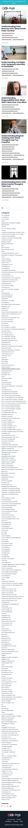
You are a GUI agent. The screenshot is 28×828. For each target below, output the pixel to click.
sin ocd (3, 706)
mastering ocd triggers (8, 462)
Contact (15, 821)
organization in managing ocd (10, 604)
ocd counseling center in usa (10, 519)
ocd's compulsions (7, 568)
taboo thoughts (6, 742)
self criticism (5, 687)
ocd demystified (6, 522)
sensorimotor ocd (6, 693)
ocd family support (7, 528)
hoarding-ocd (5, 374)
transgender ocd (6, 758)
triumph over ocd (6, 773)
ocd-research (5, 576)
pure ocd (4, 634)
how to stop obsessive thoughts (11, 409)
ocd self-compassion (7, 558)
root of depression (7, 667)
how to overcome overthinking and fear (13, 401)
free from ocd (5, 355)
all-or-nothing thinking (8, 228)
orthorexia (4, 606)
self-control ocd (6, 689)
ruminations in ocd (7, 672)
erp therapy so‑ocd (7, 335)
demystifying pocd (6, 295)
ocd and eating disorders (8, 505)
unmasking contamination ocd (10, 790)
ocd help (4, 534)
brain (2, 251)
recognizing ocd (6, 644)
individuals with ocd (7, 414)
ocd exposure (5, 526)
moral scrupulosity (6, 481)
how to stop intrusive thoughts (10, 407)
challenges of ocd (7, 264)
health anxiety (5, 367)
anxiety (3, 230)
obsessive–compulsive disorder (10, 492)
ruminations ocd (6, 674)
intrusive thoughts (6, 424)
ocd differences (6, 524)
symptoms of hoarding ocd (9, 741)
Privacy (19, 819)
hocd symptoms (6, 382)
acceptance (5, 217)
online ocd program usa (19, 155)
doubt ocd (4, 316)
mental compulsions (7, 466)
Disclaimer (8, 821)
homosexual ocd (6, 390)
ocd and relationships (8, 509)
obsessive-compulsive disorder (10, 490)
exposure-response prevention (10, 350)
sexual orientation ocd (8, 695)
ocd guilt (4, 532)
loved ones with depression (9, 445)
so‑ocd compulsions (7, 714)
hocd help (4, 380)
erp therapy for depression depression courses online (13, 330)
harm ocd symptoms (7, 365)
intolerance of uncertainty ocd (10, 418)
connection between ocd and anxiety (12, 272)
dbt (2, 291)
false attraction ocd (7, 352)
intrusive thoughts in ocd (8, 426)
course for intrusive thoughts (10, 289)
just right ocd (5, 433)
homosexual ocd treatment (9, 393)
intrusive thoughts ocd (8, 428)
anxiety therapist (6, 240)
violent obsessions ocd (8, 798)
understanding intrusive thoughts (11, 782)
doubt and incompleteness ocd (10, 314)
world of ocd (5, 799)
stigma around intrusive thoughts (11, 716)
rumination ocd (6, 670)
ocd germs (4, 530)
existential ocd (5, 342)
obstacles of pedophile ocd (9, 494)
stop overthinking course (18, 39)
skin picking (4, 708)
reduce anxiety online (6, 39)
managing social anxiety (8, 456)
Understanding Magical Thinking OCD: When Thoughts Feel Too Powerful (12, 139)
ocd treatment (6, 562)
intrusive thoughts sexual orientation (12, 431)
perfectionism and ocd (8, 621)
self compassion (6, 686)
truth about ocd (6, 775)
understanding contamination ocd (11, 779)
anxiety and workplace (8, 236)
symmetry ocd (5, 737)
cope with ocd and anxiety (9, 280)
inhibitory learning (6, 416)
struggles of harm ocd (8, 727)
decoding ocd (5, 293)
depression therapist (7, 300)
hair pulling (4, 361)
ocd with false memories (8, 566)
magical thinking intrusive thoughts (11, 447)
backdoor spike (6, 242)
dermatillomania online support (10, 304)
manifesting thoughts (7, 458)
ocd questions (5, 551)
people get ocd (6, 619)
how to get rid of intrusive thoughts (12, 399)
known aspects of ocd (8, 435)
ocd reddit (4, 555)
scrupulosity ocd (6, 684)
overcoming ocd (6, 610)
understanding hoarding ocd (10, 780)
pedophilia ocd (5, 617)
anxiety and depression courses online (10, 69)
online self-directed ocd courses (11, 598)
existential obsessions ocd (9, 340)
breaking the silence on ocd (9, 253)
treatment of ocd (6, 765)
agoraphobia (5, 225)
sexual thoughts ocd (7, 703)
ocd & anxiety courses (8, 498)
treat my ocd (5, 760)
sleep (3, 712)
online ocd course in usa (7, 35)
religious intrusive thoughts (9, 657)
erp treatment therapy (8, 337)
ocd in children (6, 536)
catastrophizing (6, 261)
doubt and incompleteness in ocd (11, 312)
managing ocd (5, 454)
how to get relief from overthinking (12, 397)
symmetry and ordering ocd (10, 735)
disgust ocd (5, 308)
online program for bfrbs (8, 595)
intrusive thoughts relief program (11, 429)
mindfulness (4, 475)
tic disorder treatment (8, 752)
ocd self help (5, 557)
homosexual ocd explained (9, 392)
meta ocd (4, 471)
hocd (3, 376)
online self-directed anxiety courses (10, 37)
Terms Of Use (11, 819)
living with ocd (5, 443)
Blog (21, 821)
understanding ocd (7, 784)
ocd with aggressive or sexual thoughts (13, 564)
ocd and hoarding (6, 507)
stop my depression (7, 720)
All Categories (5, 215)
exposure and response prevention (11, 346)
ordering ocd (5, 602)
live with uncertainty (7, 441)
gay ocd (4, 357)
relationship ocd (6, 653)
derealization (5, 302)
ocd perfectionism (6, 545)
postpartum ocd (6, 631)
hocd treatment (6, 384)
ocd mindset (5, 541)
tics (2, 754)
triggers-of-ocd (6, 771)
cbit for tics (5, 263)
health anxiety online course (8, 33)
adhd (3, 221)
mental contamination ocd (9, 467)
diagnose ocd (5, 306)
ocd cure (4, 521)
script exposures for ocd (8, 682)
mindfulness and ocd (7, 477)
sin (2, 705)
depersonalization (6, 297)
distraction (4, 310)
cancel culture (5, 259)
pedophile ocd (5, 615)
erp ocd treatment (7, 319)
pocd (2, 627)
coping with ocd (6, 283)
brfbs (3, 257)
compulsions (5, 268)
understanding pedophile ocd (10, 786)
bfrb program (5, 247)
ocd (2, 496)
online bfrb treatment (8, 581)
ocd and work (5, 513)
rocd (2, 665)
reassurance (5, 642)
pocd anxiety (5, 629)
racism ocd (5, 636)
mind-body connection (8, 473)
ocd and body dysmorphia (9, 502)
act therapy (5, 219)
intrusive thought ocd (7, 422)
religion (3, 655)
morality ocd (5, 483)
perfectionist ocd (6, 625)
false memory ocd (7, 354)
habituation (4, 359)
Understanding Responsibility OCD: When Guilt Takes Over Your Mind (13, 100)
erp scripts (4, 323)
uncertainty (5, 777)
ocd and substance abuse (9, 511)
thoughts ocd (5, 748)
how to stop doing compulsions (10, 405)
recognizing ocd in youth (8, 646)
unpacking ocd (6, 792)
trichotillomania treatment (9, 769)
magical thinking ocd (7, 448)
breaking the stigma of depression (11, 255)
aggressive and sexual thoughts (10, 223)
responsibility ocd (6, 663)
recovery (4, 648)
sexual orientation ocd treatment (11, 697)
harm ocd (4, 363)
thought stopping (6, 746)
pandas (3, 613)
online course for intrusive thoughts (12, 583)
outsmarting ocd (6, 608)
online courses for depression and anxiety (11, 109)
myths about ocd (6, 485)
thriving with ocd (6, 750)
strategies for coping (7, 723)
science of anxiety (6, 678)
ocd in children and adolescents (11, 538)
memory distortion (6, 464)
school (3, 676)
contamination (5, 274)
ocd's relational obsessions (9, 572)
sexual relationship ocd (8, 699)
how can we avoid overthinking (10, 395)
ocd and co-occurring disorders (11, 503)
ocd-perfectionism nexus (9, 574)
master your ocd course (7, 151)
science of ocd (6, 680)
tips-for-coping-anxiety (8, 756)
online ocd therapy (7, 593)
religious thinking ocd (7, 661)
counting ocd (5, 287)
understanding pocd (7, 788)
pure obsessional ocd (7, 632)
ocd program (5, 547)
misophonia (4, 479)
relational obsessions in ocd (9, 651)
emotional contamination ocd (10, 318)
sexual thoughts (6, 701)
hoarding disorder (6, 371)
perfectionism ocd (6, 623)
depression (4, 299)
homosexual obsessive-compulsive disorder (11, 387)
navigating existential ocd (9, 486)
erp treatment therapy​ (8, 338)
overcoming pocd (6, 612)
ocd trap (4, 560)
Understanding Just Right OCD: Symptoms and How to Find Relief (13, 64)
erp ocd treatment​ (7, 321)
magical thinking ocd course (8, 149)
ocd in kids (4, 540)
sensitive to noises (6, 691)
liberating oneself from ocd (9, 437)
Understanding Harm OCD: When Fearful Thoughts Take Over (13, 184)
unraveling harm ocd (7, 794)
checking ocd (5, 266)
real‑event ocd (6, 640)
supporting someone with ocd (10, 731)
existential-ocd (6, 344)
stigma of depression (7, 718)
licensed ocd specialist (8, 439)
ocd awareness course (8, 517)
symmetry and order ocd (9, 733)
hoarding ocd (5, 373)
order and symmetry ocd (9, 600)
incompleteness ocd (7, 411)
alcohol (3, 227)
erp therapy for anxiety (8, 327)
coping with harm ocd (8, 282)
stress (3, 725)
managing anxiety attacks (9, 452)
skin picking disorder (7, 710)
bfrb (2, 246)
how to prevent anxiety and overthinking (13, 403)
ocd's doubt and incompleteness (11, 570)
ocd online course (6, 543)
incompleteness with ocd (9, 412)
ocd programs (5, 549)
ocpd (3, 579)
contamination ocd (7, 276)
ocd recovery (5, 553)
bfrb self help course (7, 249)
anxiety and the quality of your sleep (12, 234)
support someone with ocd (9, 729)
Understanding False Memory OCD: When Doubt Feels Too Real (13, 28)
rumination (4, 668)
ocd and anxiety (6, 500)
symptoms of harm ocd (8, 739)
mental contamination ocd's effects (12, 469)
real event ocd (5, 638)
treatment (4, 761)
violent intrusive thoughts (9, 796)
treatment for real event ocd (10, 763)
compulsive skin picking (8, 270)
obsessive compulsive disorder (10, 488)
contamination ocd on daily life (10, 278)
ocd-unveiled (5, 577)
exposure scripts (6, 348)
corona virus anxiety (7, 285)
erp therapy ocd (6, 333)
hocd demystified (6, 378)
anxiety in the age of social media (11, 238)
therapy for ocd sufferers (9, 744)
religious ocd (5, 659)
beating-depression (7, 244)
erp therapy (5, 325)
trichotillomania (6, 767)
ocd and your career (7, 515)
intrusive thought (6, 420)
